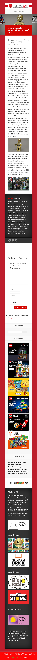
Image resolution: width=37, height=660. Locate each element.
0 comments (16, 43)
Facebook (13, 240)
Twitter (16, 240)
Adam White (23, 40)
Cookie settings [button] (16, 657)
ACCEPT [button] (26, 657)
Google (9, 240)
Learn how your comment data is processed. (18, 318)
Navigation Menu (19, 11)
